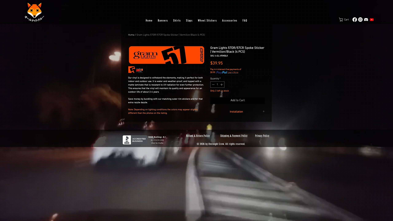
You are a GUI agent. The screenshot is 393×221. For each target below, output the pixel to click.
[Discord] (366, 19)
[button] (346, 19)
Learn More (233, 72)
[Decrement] (213, 84)
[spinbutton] (217, 84)
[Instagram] (360, 19)
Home (131, 35)
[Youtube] (372, 19)
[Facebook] (354, 19)
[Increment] (222, 84)
